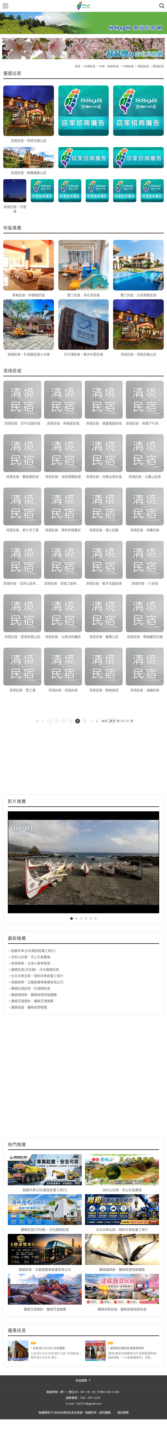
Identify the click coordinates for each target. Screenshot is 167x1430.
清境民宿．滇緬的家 (144, 690)
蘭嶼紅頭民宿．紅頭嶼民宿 (30, 988)
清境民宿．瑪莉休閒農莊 (63, 530)
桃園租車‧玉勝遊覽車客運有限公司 (37, 982)
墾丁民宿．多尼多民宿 (83, 295)
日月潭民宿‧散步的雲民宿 (83, 354)
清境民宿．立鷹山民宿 (144, 476)
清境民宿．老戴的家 (144, 530)
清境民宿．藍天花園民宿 (104, 583)
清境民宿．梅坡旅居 (104, 690)
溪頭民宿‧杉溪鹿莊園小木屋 (28, 354)
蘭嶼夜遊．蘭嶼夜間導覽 (29, 1007)
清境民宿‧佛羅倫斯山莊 (29, 173)
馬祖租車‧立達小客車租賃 (30, 963)
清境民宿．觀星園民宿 (22, 476)
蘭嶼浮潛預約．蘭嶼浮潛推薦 (32, 1001)
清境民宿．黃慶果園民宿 (104, 423)
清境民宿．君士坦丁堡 (22, 530)
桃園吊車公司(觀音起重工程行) (33, 950)
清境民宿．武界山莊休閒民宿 (22, 583)
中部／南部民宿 (109, 66)
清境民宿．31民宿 (144, 583)
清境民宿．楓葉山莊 (104, 637)
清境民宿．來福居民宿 (63, 423)
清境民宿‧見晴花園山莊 (29, 140)
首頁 (77, 66)
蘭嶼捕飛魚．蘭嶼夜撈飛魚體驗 (34, 994)
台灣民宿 (89, 66)
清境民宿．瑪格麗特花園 (145, 637)
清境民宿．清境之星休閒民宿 (63, 583)
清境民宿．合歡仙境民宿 (104, 476)
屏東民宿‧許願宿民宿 (28, 295)
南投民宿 (143, 66)
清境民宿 (158, 66)
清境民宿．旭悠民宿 (63, 690)
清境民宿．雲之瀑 (22, 690)
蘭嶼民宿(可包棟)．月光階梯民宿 (35, 969)
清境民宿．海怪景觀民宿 (63, 476)
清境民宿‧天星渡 (14, 209)
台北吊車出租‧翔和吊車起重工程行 (37, 976)
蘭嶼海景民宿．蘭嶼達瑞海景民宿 (122, 1309)
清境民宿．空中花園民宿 (22, 423)
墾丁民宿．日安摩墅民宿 (138, 295)
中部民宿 (128, 66)
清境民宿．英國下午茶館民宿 (145, 423)
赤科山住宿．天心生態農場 (30, 957)
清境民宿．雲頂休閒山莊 (22, 637)
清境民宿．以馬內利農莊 (63, 637)
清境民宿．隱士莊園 (104, 530)
